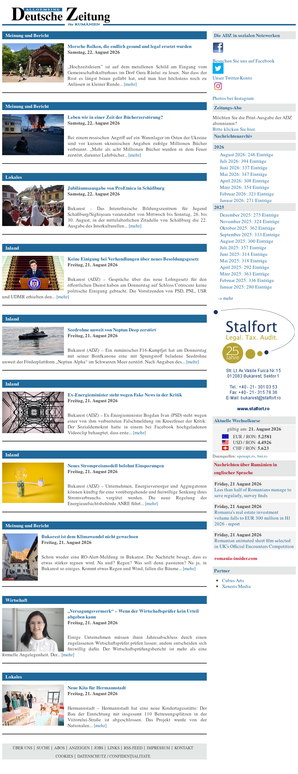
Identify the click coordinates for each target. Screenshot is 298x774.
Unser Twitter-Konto (232, 77)
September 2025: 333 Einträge (250, 234)
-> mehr (225, 298)
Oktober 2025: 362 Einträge (247, 228)
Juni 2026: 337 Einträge (243, 167)
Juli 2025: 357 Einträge (243, 247)
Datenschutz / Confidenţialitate (113, 756)
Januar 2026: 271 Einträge (246, 200)
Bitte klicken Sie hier (233, 129)
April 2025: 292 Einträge (244, 267)
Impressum (158, 747)
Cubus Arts (233, 580)
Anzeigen (79, 747)
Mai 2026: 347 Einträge (243, 174)
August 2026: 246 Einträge (246, 154)
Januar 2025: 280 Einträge (246, 287)
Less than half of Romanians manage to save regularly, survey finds (252, 492)
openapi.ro (246, 456)
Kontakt (183, 747)
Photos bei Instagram (233, 98)
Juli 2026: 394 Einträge (243, 161)
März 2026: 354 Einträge (244, 187)
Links (114, 747)
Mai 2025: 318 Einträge (243, 260)
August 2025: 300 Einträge (246, 241)
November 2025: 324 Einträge (249, 221)
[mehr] (130, 84)
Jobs (98, 747)
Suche (43, 747)
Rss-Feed (133, 747)
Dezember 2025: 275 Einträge (249, 215)
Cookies (64, 756)
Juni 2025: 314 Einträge (243, 254)
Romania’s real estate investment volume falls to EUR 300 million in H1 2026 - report (252, 518)
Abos (59, 747)
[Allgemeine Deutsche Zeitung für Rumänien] (52, 13)
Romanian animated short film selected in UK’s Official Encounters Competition (254, 543)
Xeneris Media (236, 586)
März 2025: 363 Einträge (244, 274)
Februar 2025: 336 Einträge (247, 280)
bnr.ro (262, 456)
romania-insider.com (235, 558)
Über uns (22, 747)
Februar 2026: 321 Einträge (247, 194)
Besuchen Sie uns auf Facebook (244, 60)
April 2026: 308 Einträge (244, 181)
